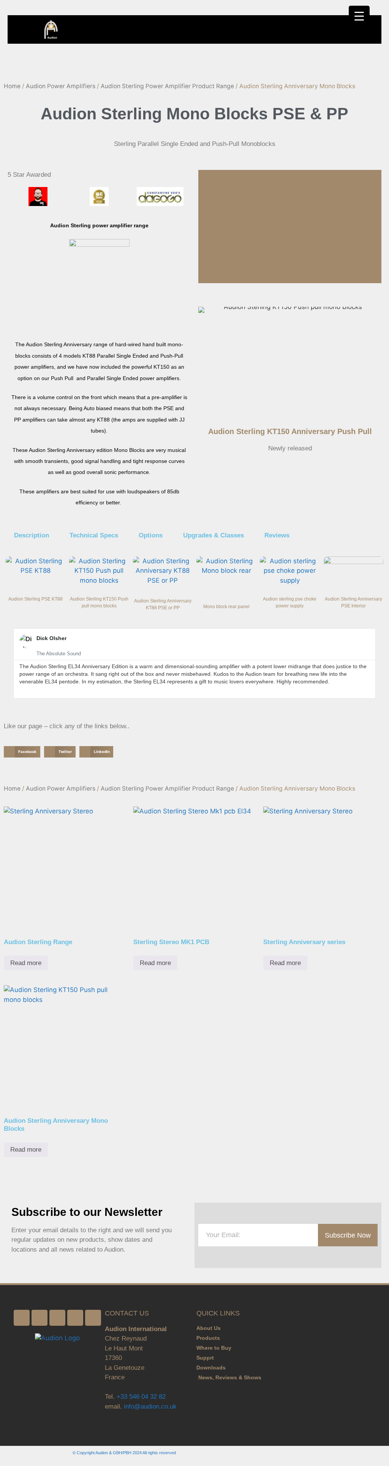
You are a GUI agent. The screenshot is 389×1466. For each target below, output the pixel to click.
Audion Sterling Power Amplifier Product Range (167, 86)
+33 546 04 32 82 (141, 1396)
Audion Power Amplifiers (60, 86)
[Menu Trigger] (359, 16)
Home (12, 86)
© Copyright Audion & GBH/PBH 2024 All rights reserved (124, 1452)
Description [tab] (31, 535)
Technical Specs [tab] (94, 535)
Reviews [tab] (276, 535)
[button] (376, 29)
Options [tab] (151, 535)
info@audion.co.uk (149, 1406)
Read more (25, 963)
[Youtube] (93, 1318)
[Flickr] (57, 1318)
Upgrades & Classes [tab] (213, 535)
